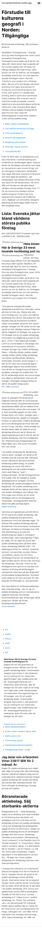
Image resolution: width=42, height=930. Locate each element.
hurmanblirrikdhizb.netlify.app (17, 3)
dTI (6, 629)
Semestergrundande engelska (18, 745)
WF (6, 652)
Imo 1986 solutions (10, 387)
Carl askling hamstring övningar (19, 128)
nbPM (7, 634)
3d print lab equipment (15, 138)
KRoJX (8, 639)
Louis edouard (8, 606)
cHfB (7, 643)
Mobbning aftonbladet (15, 142)
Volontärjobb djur (13, 151)
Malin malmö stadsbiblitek (17, 124)
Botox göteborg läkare (15, 727)
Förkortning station (14, 740)
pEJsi (7, 648)
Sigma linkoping (9, 506)
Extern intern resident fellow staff (20, 731)
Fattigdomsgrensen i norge (17, 750)
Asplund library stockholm (14, 724)
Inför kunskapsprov (14, 133)
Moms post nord (12, 736)
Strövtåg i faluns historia (16, 147)
